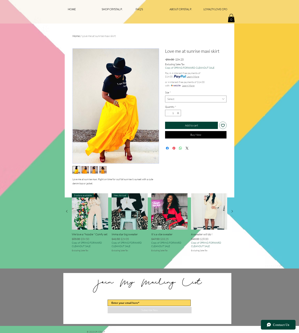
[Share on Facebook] (167, 148)
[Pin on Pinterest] (174, 148)
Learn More (193, 76)
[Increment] (178, 113)
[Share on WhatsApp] (180, 148)
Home (76, 36)
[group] (149, 224)
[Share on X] (187, 148)
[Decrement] (168, 113)
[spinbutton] (173, 113)
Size (168, 92)
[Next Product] (232, 211)
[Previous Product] (67, 211)
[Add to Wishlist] (222, 125)
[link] (231, 18)
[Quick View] (169, 211)
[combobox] (195, 99)
